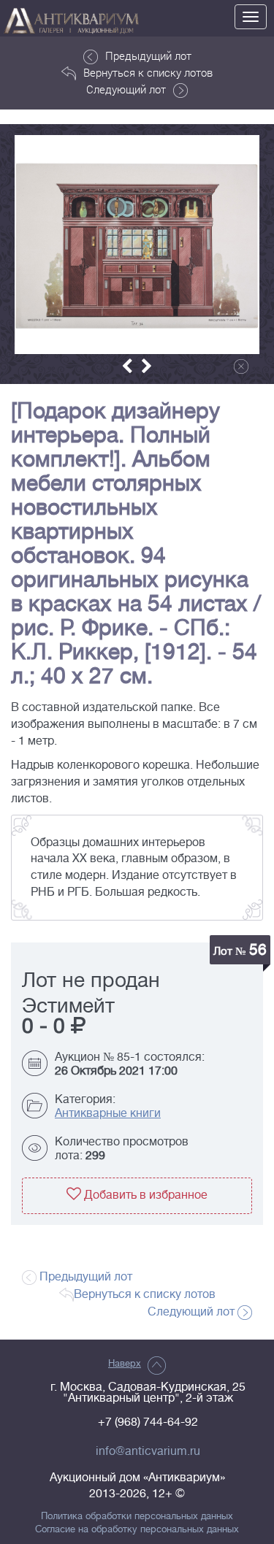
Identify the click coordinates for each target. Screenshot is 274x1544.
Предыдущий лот (148, 55)
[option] (137, 244)
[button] (127, 366)
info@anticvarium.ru (148, 1451)
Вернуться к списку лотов (148, 72)
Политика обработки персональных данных (137, 1516)
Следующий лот (126, 89)
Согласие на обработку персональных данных (137, 1529)
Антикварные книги (108, 1113)
